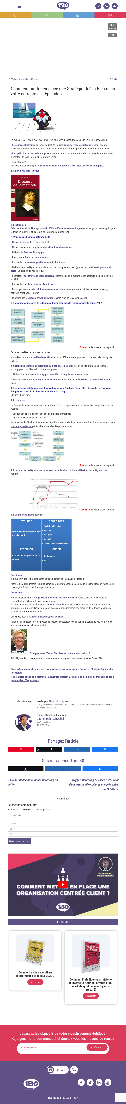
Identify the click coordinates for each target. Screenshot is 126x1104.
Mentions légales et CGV (63, 1098)
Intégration (47, 15)
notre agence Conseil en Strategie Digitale (87, 669)
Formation (79, 15)
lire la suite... (51, 707)
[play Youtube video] (63, 885)
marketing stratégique (22, 426)
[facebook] (81, 1082)
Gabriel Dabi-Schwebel (50, 719)
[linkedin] (99, 1082)
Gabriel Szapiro (32, 79)
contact (60, 1070)
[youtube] (107, 1082)
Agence (110, 15)
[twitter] (90, 1082)
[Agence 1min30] (62, 5)
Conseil (15, 15)
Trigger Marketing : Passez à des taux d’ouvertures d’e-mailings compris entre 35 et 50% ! (93, 784)
